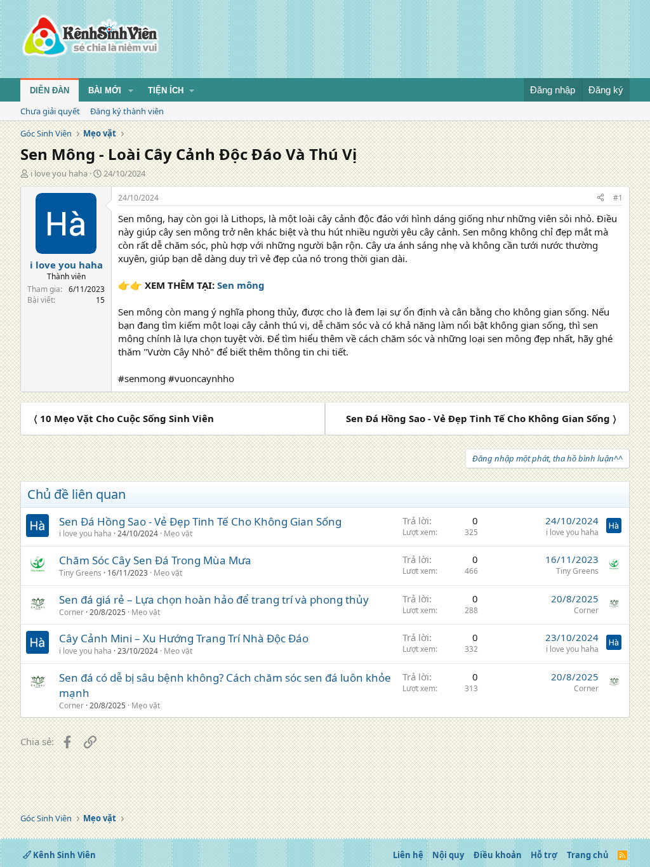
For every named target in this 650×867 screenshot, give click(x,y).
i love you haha (59, 173)
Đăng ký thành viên (127, 111)
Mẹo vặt (178, 533)
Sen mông (241, 285)
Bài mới (104, 90)
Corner (71, 612)
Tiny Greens (80, 572)
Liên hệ (408, 855)
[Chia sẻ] (600, 198)
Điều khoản (498, 855)
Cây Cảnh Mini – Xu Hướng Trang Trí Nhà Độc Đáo (183, 638)
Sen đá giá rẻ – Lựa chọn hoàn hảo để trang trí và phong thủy (214, 599)
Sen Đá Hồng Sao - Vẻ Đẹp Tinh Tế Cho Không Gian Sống (200, 521)
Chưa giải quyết (50, 111)
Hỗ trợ (544, 855)
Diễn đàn (49, 90)
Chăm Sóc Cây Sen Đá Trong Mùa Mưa (155, 560)
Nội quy (448, 855)
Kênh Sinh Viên (63, 855)
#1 (618, 197)
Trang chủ (588, 855)
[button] (131, 91)
